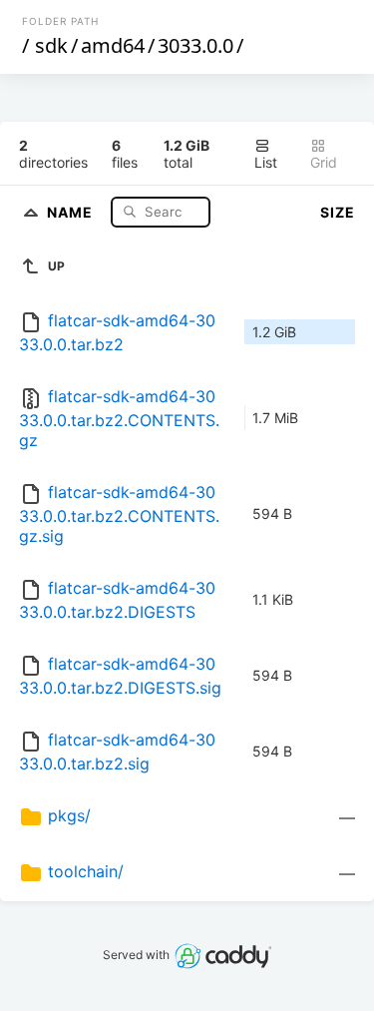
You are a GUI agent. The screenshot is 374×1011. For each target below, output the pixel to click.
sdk (51, 45)
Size (337, 212)
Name (72, 211)
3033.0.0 (195, 45)
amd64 (113, 45)
